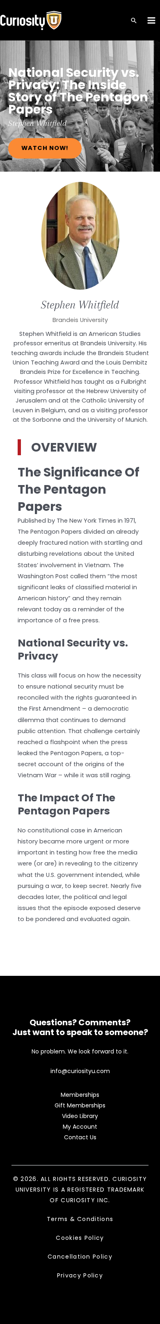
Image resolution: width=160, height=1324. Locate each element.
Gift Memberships (80, 1105)
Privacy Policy (80, 1275)
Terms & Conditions (80, 1219)
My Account (80, 1127)
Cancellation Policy (80, 1256)
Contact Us (80, 1137)
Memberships (80, 1095)
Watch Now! (45, 148)
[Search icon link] (133, 21)
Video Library (80, 1116)
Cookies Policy (80, 1238)
